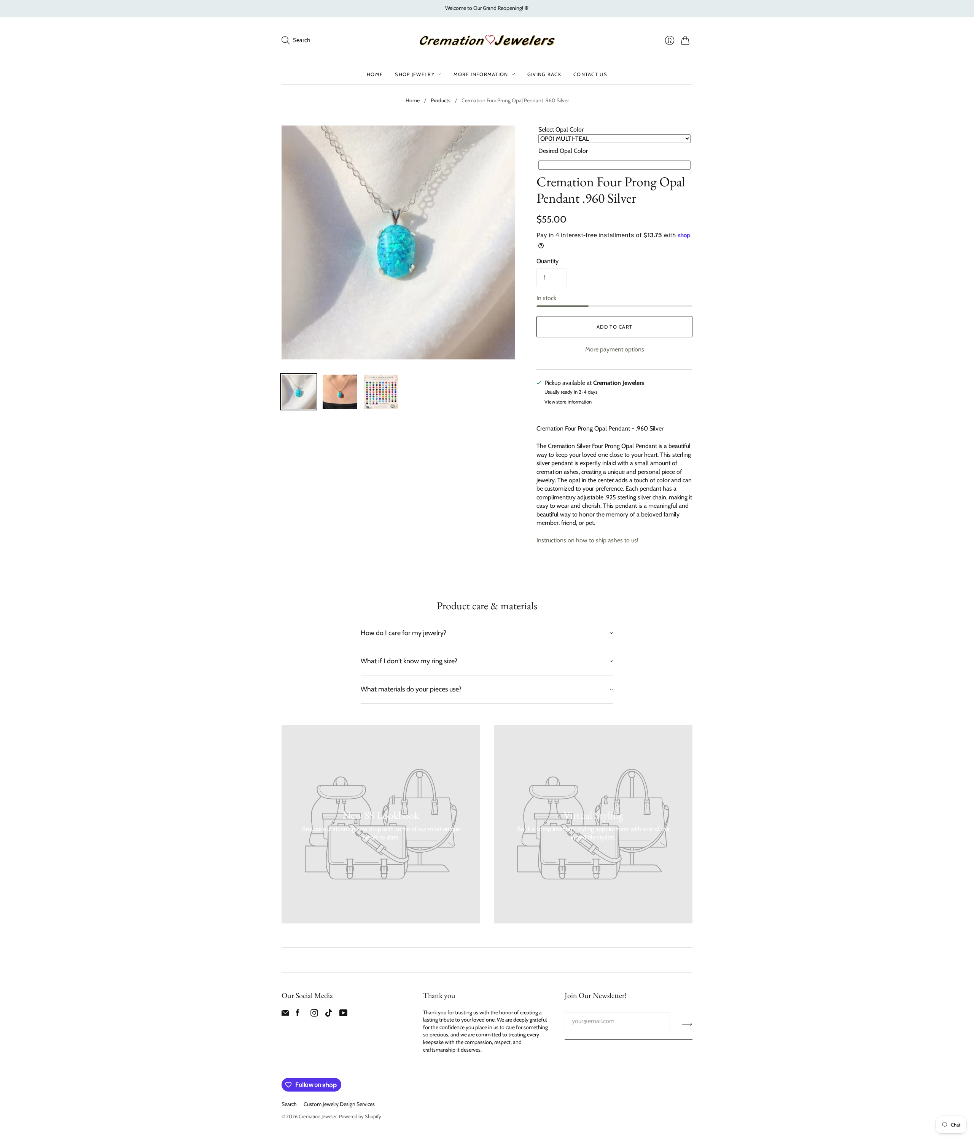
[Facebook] (297, 1014)
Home (375, 74)
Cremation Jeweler (318, 1116)
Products (440, 100)
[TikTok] (329, 1014)
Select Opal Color (561, 129)
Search (289, 1104)
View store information (568, 402)
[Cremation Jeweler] (487, 40)
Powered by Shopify (360, 1116)
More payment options (614, 349)
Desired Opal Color (563, 150)
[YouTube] (343, 1014)
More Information (481, 74)
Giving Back (544, 74)
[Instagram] (314, 1014)
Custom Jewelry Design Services (339, 1104)
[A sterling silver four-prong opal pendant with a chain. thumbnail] (340, 392)
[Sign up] (687, 1024)
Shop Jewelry (414, 74)
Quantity (547, 261)
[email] (285, 1014)
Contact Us (590, 74)
